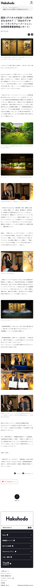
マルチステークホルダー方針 (7, 578)
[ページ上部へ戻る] (17, 496)
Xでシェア (18, 473)
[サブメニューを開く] (17, 535)
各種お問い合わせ (5, 585)
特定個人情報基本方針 (6, 575)
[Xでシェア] (29, 34)
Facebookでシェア (29, 473)
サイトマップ (4, 580)
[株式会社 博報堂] (17, 518)
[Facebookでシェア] (32, 34)
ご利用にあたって (5, 571)
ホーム (5, 7)
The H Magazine (13, 7)
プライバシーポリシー (6, 573)
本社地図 (3, 583)
